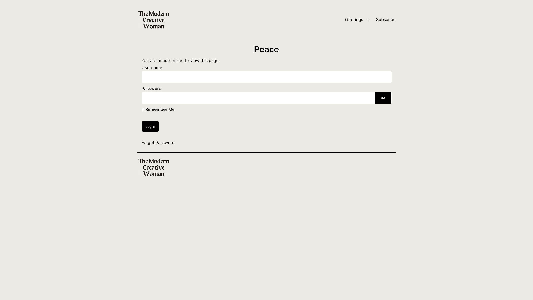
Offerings (354, 19)
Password (152, 88)
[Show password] (383, 98)
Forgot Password (158, 142)
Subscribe (386, 19)
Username (152, 67)
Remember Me (159, 109)
